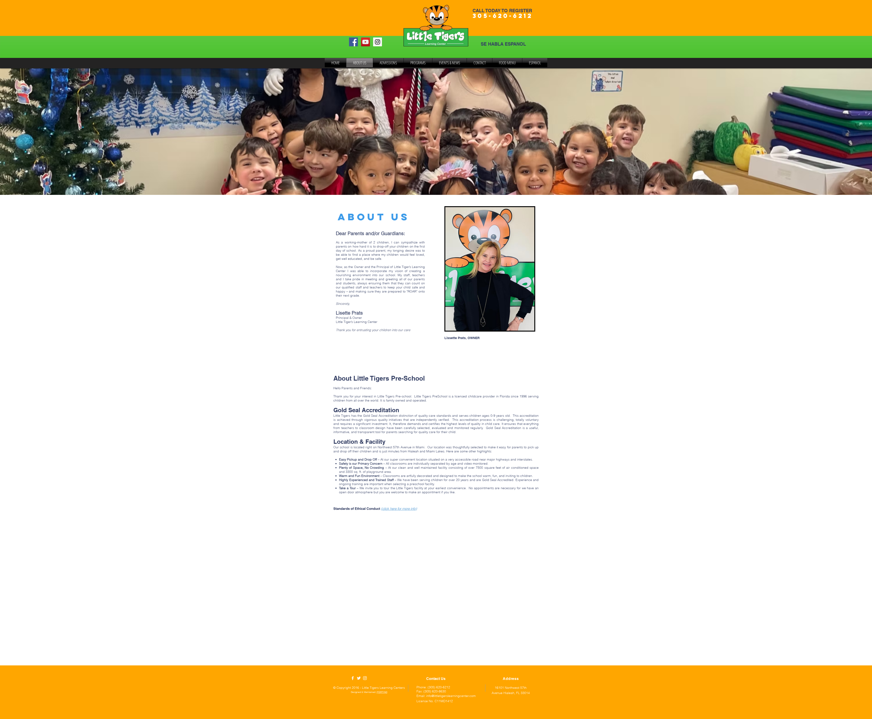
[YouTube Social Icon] (365, 41)
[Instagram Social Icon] (377, 41)
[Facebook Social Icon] (353, 41)
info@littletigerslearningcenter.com (451, 696)
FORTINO (382, 692)
